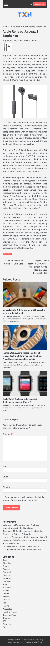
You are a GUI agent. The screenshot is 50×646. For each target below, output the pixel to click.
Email (6, 477)
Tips (4, 627)
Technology (8, 624)
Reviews (6, 618)
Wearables (7, 253)
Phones (6, 597)
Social (5, 603)
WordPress (38, 642)
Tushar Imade (30, 40)
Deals (5, 560)
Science (6, 600)
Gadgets (6, 578)
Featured (7, 572)
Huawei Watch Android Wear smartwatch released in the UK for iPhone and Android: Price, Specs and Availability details (22, 356)
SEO (4, 621)
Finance (6, 575)
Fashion (6, 569)
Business (7, 587)
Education (7, 563)
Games (6, 590)
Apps (5, 584)
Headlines (7, 581)
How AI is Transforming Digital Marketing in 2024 (25, 537)
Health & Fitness (10, 612)
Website (6, 487)
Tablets (6, 606)
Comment (8, 434)
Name (6, 466)
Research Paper (10, 615)
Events (6, 566)
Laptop (6, 593)
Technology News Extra (30, 640)
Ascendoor (19, 642)
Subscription (39, 4)
